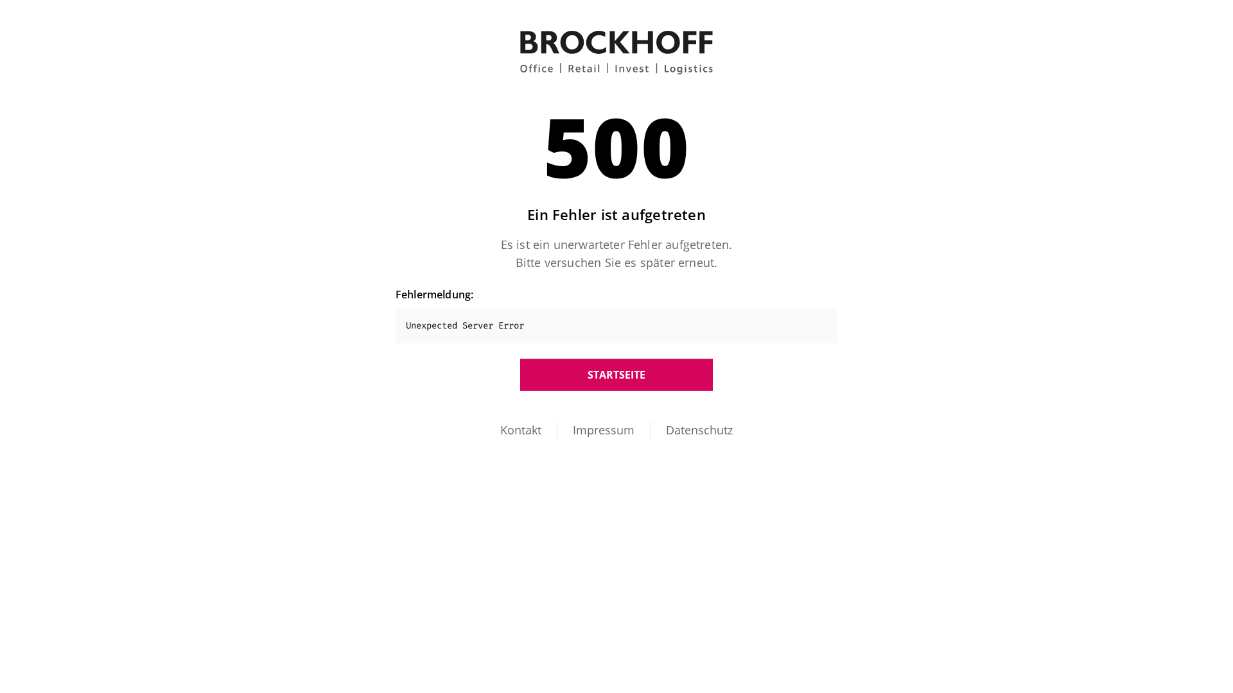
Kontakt (520, 430)
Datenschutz (699, 430)
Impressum (603, 430)
